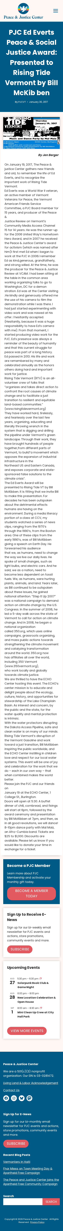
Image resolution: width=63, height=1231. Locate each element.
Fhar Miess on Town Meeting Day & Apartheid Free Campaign (27, 1171)
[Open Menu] (56, 11)
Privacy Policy (37, 1222)
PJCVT (22, 102)
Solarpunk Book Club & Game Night (33, 985)
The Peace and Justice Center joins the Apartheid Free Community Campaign (31, 1182)
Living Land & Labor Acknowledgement (30, 1083)
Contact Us (11, 1090)
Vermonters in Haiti (16, 1162)
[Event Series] (40, 978)
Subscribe (16, 1143)
